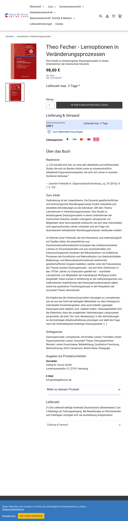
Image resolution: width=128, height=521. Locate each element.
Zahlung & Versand (57, 424)
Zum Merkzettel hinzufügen (68, 131)
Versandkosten (56, 78)
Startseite (10, 36)
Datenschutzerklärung (13, 509)
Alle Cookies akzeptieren (31, 516)
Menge (50, 99)
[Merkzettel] (114, 16)
